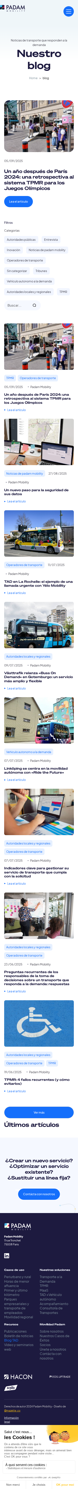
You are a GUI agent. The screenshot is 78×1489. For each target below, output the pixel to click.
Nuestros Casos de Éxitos (54, 1338)
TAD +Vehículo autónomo (51, 1296)
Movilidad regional (18, 1317)
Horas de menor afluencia (16, 1283)
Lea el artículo (18, 201)
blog (46, 78)
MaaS (44, 1290)
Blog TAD (11, 1340)
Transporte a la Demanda (51, 1279)
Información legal (8, 1419)
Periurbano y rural (17, 1277)
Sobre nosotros (52, 1331)
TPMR (44, 1285)
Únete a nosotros (53, 1349)
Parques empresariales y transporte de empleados (16, 1306)
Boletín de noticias (18, 1336)
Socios (45, 1345)
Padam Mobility (40, 387)
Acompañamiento (54, 1304)
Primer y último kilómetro (15, 1292)
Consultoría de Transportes (51, 1310)
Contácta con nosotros (39, 1194)
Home (33, 78)
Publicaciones (15, 1331)
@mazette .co (12, 1410)
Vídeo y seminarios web (18, 1347)
